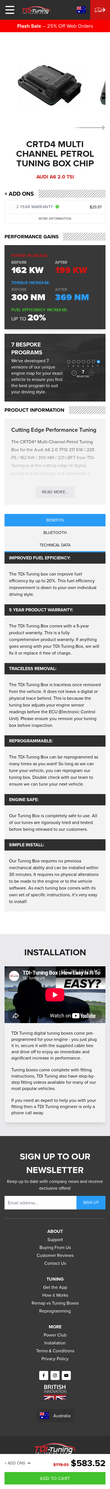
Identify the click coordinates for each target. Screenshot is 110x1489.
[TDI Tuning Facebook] (43, 1375)
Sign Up (91, 1202)
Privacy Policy (55, 1358)
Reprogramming (55, 1311)
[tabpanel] (55, 732)
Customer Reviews (55, 1255)
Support (55, 1239)
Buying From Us (55, 1247)
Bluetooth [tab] (55, 532)
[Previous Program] (74, 373)
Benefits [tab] (55, 520)
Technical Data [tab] (55, 545)
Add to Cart (55, 1478)
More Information (55, 218)
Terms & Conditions (55, 1351)
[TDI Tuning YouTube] (66, 1375)
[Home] (36, 10)
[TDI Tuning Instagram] (55, 1375)
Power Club (55, 1335)
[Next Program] (91, 373)
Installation (55, 1343)
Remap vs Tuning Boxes (55, 1303)
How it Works (55, 1295)
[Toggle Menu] (10, 10)
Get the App (55, 1287)
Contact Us (55, 1263)
